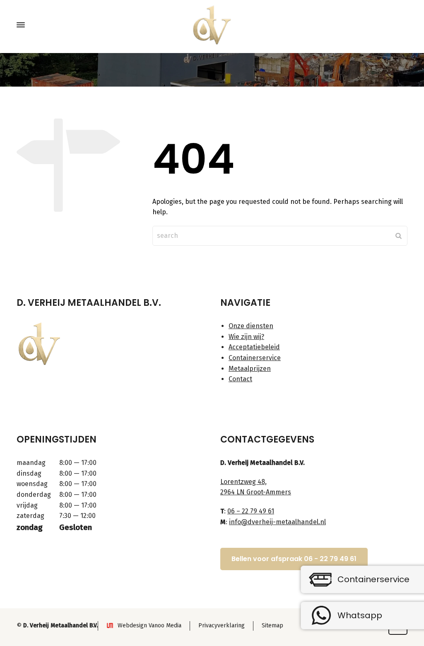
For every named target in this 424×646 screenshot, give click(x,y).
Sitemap (272, 625)
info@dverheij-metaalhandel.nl (277, 522)
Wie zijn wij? (246, 337)
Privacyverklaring (221, 625)
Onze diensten (251, 326)
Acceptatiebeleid (254, 347)
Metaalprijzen (250, 369)
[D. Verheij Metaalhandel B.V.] (212, 25)
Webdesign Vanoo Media (149, 625)
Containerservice (255, 358)
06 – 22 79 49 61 (250, 511)
